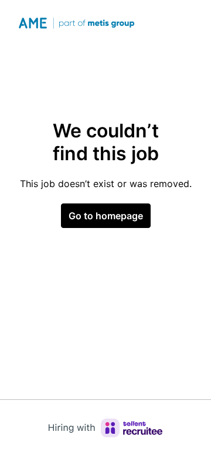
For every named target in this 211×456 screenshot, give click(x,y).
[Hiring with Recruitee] (105, 428)
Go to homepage (106, 216)
